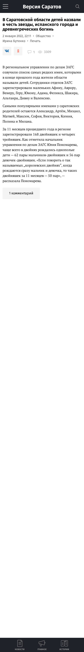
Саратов (42, 7)
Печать (35, 41)
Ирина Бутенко (14, 41)
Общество (43, 36)
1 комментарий (21, 193)
